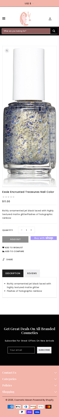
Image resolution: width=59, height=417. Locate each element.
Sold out (15, 239)
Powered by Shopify (43, 399)
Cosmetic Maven (23, 399)
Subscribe (44, 350)
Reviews (32, 273)
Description (12, 273)
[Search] (53, 31)
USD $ (28, 3)
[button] (3, 19)
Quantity (7, 230)
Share (9, 259)
